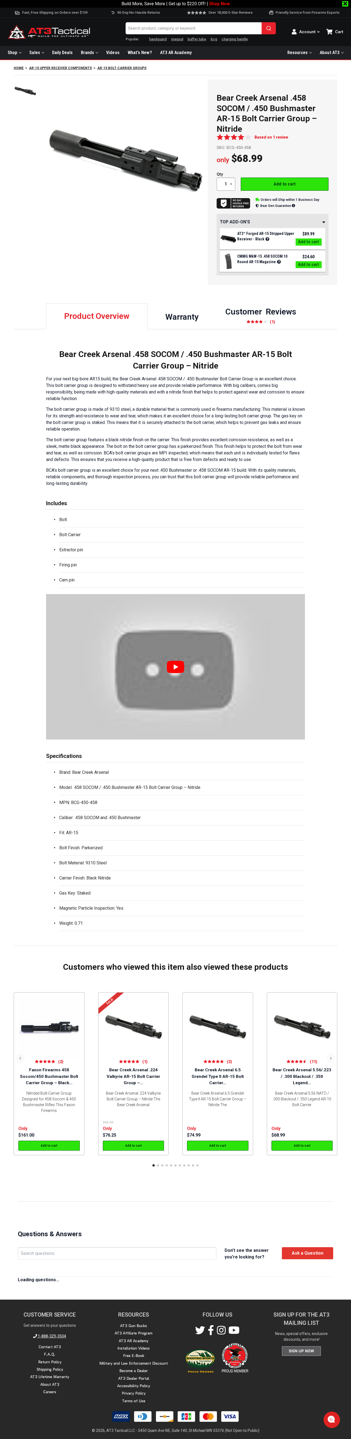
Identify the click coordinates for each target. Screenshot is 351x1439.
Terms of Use (133, 1401)
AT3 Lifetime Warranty (49, 1376)
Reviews (260, 315)
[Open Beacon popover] (331, 1419)
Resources (297, 52)
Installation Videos (133, 1348)
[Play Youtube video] (175, 667)
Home (19, 68)
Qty (220, 174)
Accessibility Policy (133, 1386)
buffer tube (197, 39)
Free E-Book (133, 1355)
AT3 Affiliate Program (133, 1333)
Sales (34, 52)
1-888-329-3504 (51, 1336)
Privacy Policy (134, 1393)
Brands (87, 52)
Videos (113, 52)
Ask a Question (307, 1253)
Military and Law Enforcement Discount (133, 1363)
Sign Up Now (301, 1351)
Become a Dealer (133, 1370)
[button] (153, 1165)
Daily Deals (62, 52)
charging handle (235, 39)
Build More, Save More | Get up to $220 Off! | (175, 3)
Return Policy (49, 1362)
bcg (214, 39)
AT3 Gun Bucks (133, 1325)
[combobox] (201, 28)
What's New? (140, 52)
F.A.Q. (49, 1354)
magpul (177, 39)
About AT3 (329, 52)
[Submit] (269, 28)
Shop (12, 52)
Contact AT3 (49, 1347)
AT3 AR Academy (176, 52)
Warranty (182, 317)
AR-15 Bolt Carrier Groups (121, 68)
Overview (96, 316)
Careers (49, 1392)
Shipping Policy (49, 1369)
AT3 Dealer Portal (133, 1378)
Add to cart (285, 184)
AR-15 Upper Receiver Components (60, 68)
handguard (158, 39)
